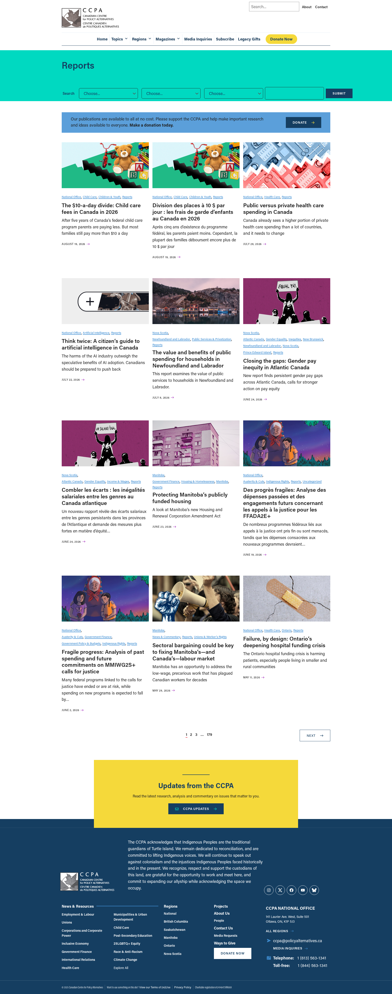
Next (311, 735)
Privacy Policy (182, 987)
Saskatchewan (174, 929)
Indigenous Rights (277, 481)
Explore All (121, 968)
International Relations (78, 959)
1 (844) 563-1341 (312, 965)
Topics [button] (117, 39)
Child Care (90, 197)
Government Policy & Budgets (81, 643)
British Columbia (176, 921)
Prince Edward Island (257, 352)
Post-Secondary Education (133, 935)
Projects (221, 906)
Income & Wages (118, 481)
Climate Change (125, 959)
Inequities (295, 339)
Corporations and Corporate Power (82, 933)
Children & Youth (109, 197)
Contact (321, 7)
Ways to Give (224, 943)
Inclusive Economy (75, 943)
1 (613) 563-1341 (311, 958)
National (170, 913)
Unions (67, 922)
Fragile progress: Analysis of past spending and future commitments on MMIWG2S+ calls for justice (103, 661)
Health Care (272, 197)
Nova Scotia (160, 333)
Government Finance (165, 481)
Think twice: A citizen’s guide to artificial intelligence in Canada (101, 344)
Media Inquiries (198, 39)
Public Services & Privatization (211, 339)
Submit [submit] (339, 93)
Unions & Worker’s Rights (210, 637)
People (219, 920)
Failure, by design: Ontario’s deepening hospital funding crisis (284, 642)
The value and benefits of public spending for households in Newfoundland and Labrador (191, 359)
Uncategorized (312, 481)
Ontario (287, 630)
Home (102, 39)
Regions (170, 906)
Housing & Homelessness (197, 481)
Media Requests (225, 935)
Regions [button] (139, 39)
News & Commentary (166, 637)
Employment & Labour (78, 914)
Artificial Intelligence (96, 333)
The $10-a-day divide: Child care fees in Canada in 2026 (101, 208)
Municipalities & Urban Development (130, 917)
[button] (108, 93)
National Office (71, 197)
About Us (222, 913)
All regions (277, 931)
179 (209, 734)
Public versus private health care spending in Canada (283, 208)
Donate (300, 122)
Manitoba (158, 475)
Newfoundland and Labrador (171, 339)
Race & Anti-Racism (128, 951)
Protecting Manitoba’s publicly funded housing (190, 497)
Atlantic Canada (253, 339)
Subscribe (225, 39)
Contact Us (223, 928)
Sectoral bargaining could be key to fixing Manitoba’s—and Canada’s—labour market (193, 652)
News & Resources (78, 906)
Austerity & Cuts (253, 481)
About (306, 7)
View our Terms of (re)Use (154, 987)
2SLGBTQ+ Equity (127, 943)
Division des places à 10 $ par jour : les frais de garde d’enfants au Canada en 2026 (192, 212)
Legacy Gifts (249, 39)
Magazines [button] (165, 39)
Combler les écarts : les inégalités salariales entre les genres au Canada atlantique (103, 496)
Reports (127, 197)
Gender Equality (276, 339)
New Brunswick (313, 339)
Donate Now (281, 39)
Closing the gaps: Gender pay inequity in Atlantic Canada (279, 364)
